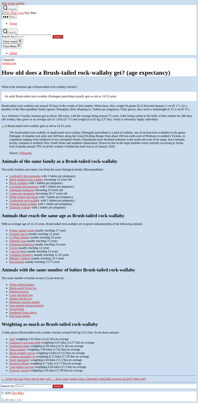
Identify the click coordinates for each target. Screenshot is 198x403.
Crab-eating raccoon (21, 367)
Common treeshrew (21, 254)
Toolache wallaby (20, 207)
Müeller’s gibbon (19, 258)
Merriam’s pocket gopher (24, 302)
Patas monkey (17, 349)
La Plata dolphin (19, 237)
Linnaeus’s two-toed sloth (25, 342)
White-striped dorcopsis (23, 197)
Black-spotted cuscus (22, 353)
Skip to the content (13, 3)
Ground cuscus (18, 234)
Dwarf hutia (16, 309)
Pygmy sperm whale (21, 230)
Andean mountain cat (22, 356)
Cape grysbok (17, 251)
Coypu (13, 248)
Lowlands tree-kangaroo (24, 186)
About (13, 23)
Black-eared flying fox (23, 288)
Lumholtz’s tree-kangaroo (25, 176)
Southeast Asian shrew (23, 312)
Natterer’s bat (17, 241)
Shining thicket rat (20, 298)
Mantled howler (19, 291)
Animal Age (9, 63)
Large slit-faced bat (21, 295)
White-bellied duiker (21, 284)
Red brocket (16, 261)
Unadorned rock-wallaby (24, 200)
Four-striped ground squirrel (26, 305)
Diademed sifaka (19, 346)
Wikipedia (25, 153)
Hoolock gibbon (19, 363)
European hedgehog (21, 244)
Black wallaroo (18, 183)
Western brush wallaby (23, 204)
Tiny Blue (18, 393)
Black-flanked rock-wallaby (26, 179)
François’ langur (19, 370)
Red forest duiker (19, 316)
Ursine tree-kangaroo (22, 193)
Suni (12, 339)
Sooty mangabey (19, 360)
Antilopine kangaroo (21, 190)
